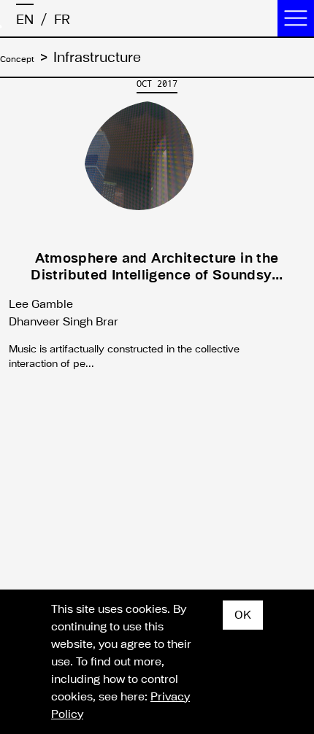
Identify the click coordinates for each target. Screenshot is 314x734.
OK (242, 615)
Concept (26, 57)
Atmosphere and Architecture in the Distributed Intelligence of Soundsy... (157, 267)
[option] (157, 228)
